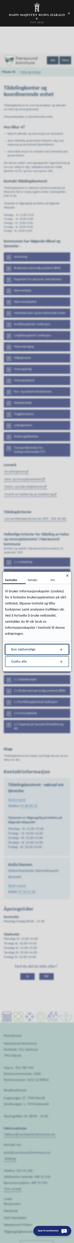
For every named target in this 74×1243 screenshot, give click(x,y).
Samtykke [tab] (11, 580)
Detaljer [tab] (33, 580)
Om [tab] (52, 580)
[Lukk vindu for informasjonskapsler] (67, 575)
